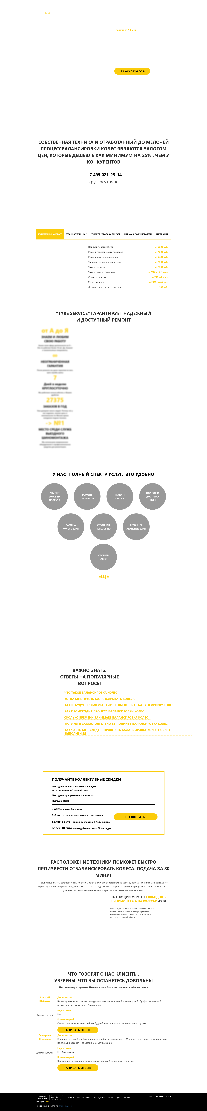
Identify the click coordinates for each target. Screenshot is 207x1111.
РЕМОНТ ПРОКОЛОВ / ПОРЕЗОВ (105, 234)
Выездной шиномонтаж (42, 8)
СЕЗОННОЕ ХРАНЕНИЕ (76, 234)
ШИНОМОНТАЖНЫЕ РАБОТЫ (138, 234)
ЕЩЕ (103, 576)
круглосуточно (117, 641)
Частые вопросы (83, 8)
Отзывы (127, 8)
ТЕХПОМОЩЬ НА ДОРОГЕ (50, 234)
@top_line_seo (65, 1106)
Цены (118, 8)
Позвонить (135, 817)
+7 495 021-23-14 (163, 7)
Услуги (71, 8)
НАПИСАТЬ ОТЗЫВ (77, 1030)
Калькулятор (99, 8)
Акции (110, 8)
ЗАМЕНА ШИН (162, 234)
